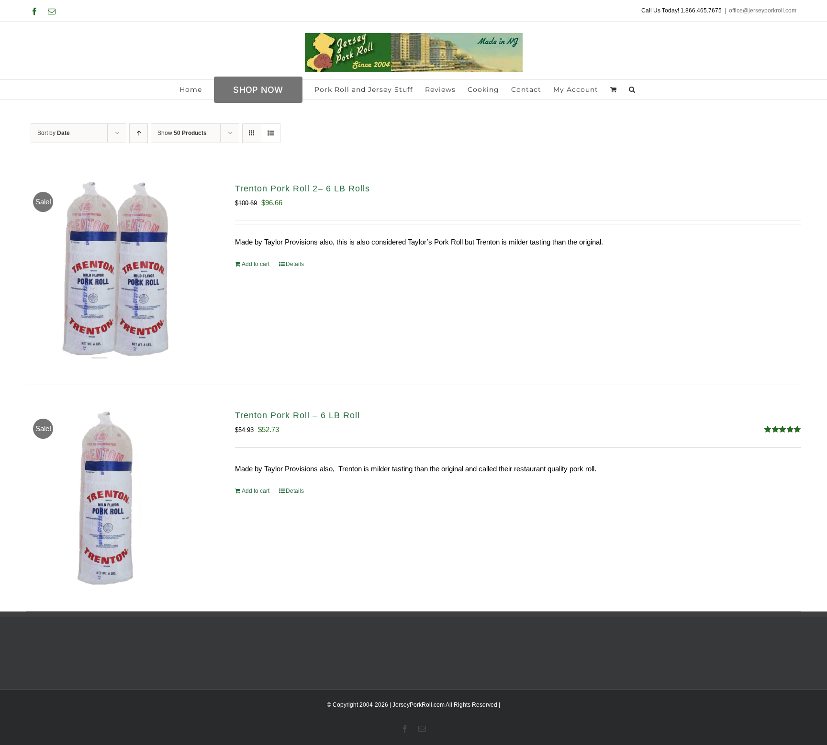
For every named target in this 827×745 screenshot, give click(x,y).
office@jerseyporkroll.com (762, 10)
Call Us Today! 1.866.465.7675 (681, 10)
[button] (632, 89)
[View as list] (270, 133)
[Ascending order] (138, 133)
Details (295, 264)
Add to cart (255, 264)
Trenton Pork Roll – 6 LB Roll (297, 415)
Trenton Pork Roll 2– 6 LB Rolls (302, 188)
